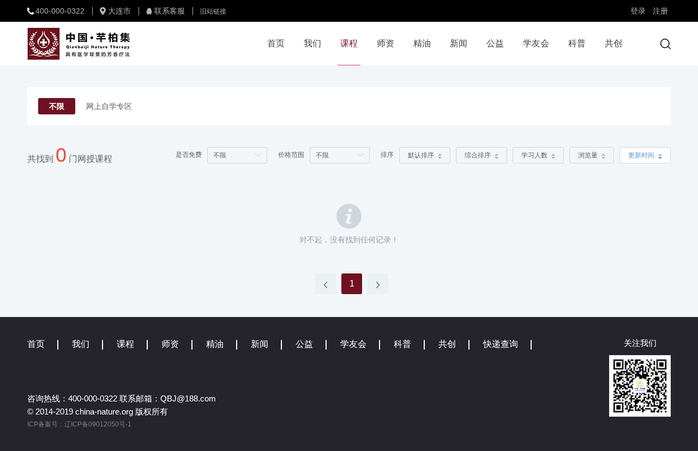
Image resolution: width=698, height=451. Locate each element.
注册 (660, 11)
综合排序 (478, 155)
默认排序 (421, 155)
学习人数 (534, 155)
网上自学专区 (109, 106)
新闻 (458, 43)
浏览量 (588, 155)
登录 (638, 11)
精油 (422, 43)
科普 (577, 43)
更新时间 (641, 155)
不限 (56, 106)
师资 (385, 43)
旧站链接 (213, 11)
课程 (349, 43)
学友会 (536, 43)
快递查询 (500, 344)
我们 (312, 43)
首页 (276, 43)
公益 (495, 43)
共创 (613, 43)
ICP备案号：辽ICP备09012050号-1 (79, 424)
